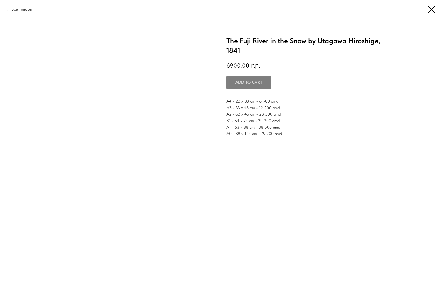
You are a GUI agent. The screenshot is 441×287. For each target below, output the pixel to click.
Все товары (22, 9)
